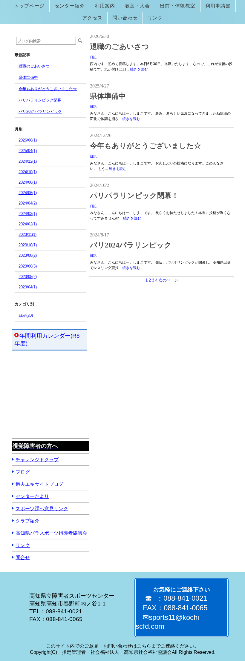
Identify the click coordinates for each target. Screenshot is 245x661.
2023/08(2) (28, 255)
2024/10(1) (28, 172)
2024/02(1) (28, 224)
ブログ (23, 471)
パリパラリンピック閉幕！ (42, 100)
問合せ (23, 557)
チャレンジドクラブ (37, 459)
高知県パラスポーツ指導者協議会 (51, 533)
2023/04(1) (28, 287)
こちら (144, 645)
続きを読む (139, 69)
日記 (93, 57)
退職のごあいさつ (34, 66)
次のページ (168, 280)
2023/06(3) (28, 266)
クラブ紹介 (27, 520)
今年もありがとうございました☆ (48, 89)
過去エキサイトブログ (39, 484)
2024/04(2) (28, 203)
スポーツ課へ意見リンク (42, 508)
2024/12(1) (28, 161)
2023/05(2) (28, 276)
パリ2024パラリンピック (40, 111)
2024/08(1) (28, 182)
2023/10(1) (28, 245)
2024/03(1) (28, 213)
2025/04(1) (28, 150)
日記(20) (26, 315)
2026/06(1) (28, 140)
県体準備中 (28, 77)
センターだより (32, 496)
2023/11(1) (27, 234)
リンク (23, 545)
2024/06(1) (28, 192)
